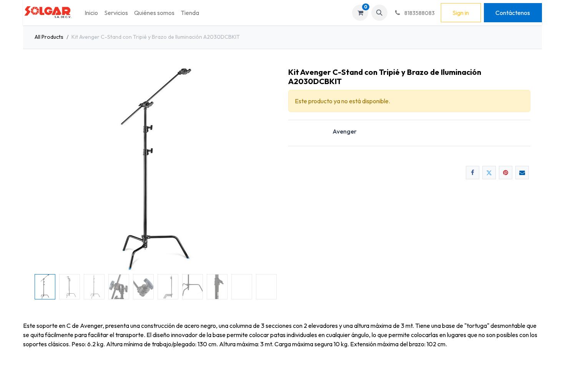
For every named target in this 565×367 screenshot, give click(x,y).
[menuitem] (91, 12)
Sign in (460, 13)
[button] (379, 13)
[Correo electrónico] (522, 172)
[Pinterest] (505, 172)
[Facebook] (472, 172)
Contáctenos (512, 13)
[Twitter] (489, 172)
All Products (49, 36)
